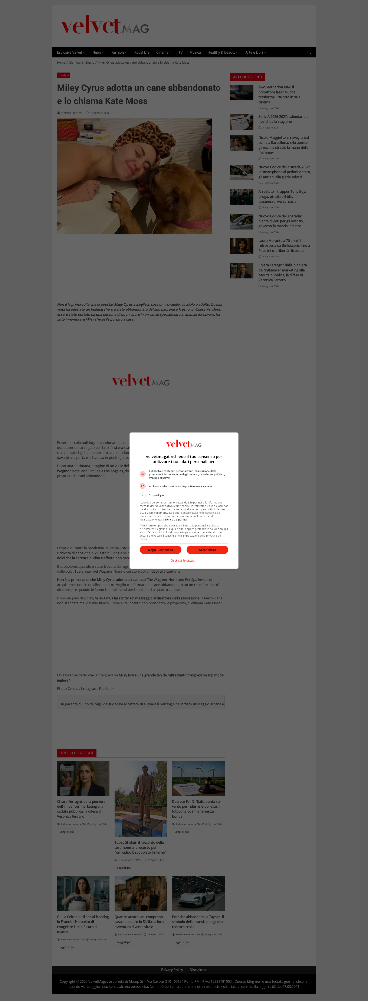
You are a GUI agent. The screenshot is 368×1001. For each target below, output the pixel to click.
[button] (184, 495)
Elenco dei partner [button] (176, 519)
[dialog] (184, 500)
